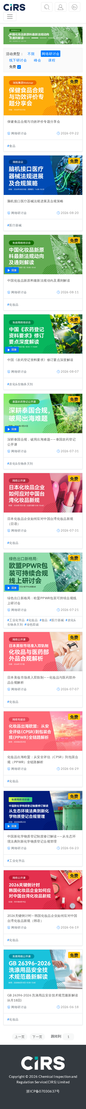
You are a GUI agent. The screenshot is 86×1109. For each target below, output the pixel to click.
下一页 (37, 1037)
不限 (31, 54)
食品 (12, 146)
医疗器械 (15, 225)
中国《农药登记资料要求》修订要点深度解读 (40, 360)
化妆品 (13, 304)
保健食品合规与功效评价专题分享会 (33, 121)
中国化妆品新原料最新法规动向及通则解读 (38, 280)
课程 (51, 60)
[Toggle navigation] (9, 16)
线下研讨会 (18, 60)
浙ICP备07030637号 (43, 1091)
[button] (9, 35)
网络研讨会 (50, 54)
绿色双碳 (33, 624)
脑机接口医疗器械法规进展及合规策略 (35, 201)
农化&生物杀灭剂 (21, 384)
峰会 (37, 60)
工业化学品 (17, 620)
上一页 (20, 1037)
